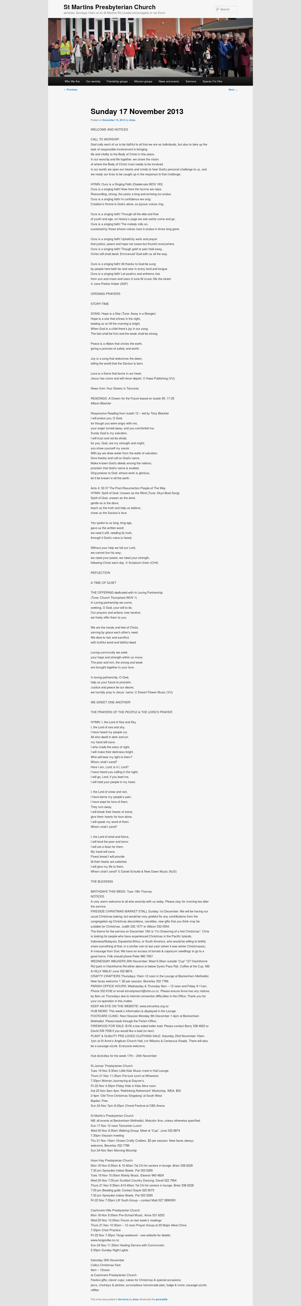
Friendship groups (117, 81)
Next (233, 89)
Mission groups (143, 81)
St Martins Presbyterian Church (110, 6)
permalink (161, 1299)
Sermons (191, 81)
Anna (132, 120)
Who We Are (72, 81)
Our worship (93, 81)
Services (123, 1299)
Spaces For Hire (212, 81)
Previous (70, 89)
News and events (169, 81)
